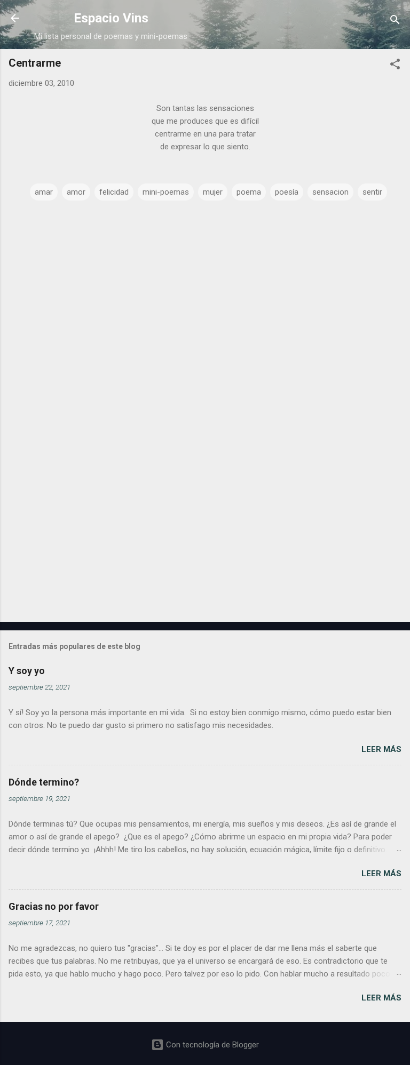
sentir (372, 192)
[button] (395, 66)
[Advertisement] (205, 530)
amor (76, 192)
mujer (213, 192)
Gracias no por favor (54, 906)
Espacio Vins (111, 18)
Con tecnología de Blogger (211, 1045)
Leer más (381, 749)
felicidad (114, 192)
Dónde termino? (44, 782)
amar (44, 192)
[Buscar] (395, 21)
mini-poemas (166, 192)
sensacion (330, 192)
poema (248, 192)
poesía (286, 192)
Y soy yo (27, 670)
